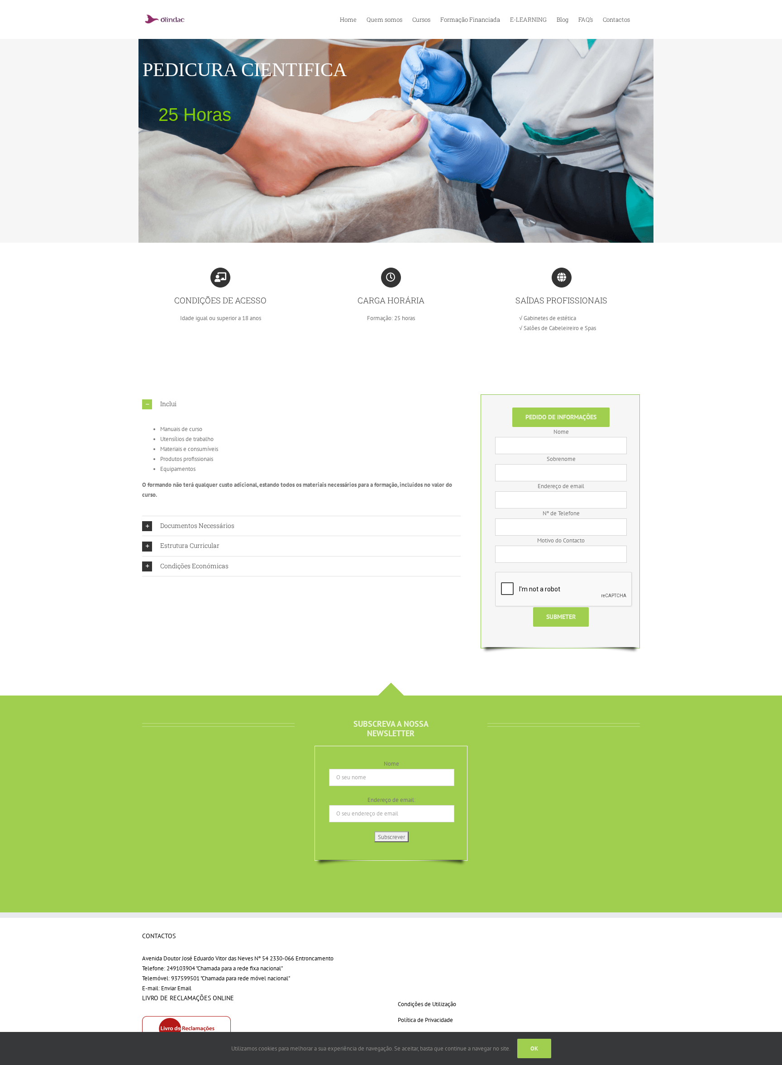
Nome (391, 764)
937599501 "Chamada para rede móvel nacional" (230, 978)
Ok (534, 1048)
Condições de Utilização (427, 1004)
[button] (301, 404)
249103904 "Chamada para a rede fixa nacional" (225, 968)
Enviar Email (176, 988)
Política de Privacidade (425, 1020)
